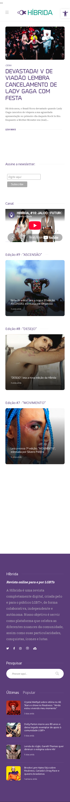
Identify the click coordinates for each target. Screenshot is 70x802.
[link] (65, 13)
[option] (35, 288)
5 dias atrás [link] (29, 754)
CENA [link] (8, 65)
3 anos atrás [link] (16, 309)
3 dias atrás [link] (29, 713)
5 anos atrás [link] (16, 457)
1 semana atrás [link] (30, 779)
